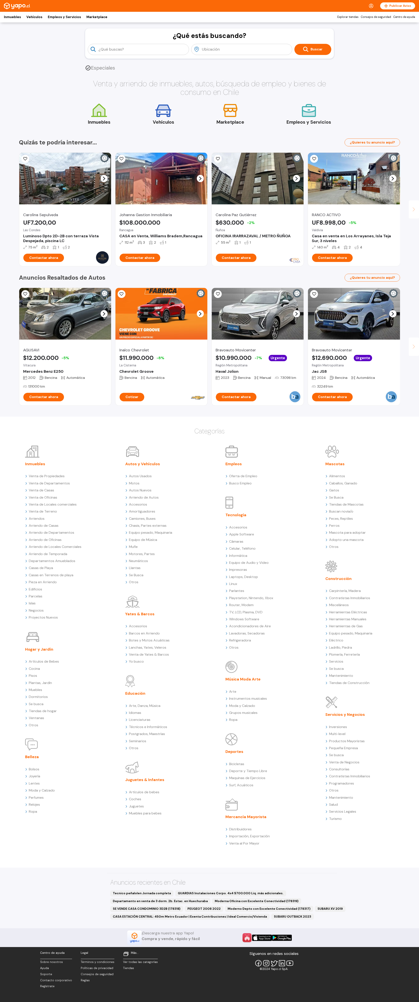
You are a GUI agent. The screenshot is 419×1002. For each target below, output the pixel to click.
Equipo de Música (143, 539)
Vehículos (34, 17)
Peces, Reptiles (341, 518)
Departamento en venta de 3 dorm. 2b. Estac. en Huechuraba (160, 901)
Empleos (233, 464)
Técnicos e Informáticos (148, 727)
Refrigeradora (240, 640)
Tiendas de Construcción (349, 683)
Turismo (335, 818)
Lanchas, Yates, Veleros (147, 647)
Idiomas (135, 712)
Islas (32, 603)
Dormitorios (38, 696)
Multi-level (337, 734)
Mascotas (335, 464)
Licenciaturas (139, 719)
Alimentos (337, 476)
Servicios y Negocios (345, 714)
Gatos (334, 490)
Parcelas (35, 596)
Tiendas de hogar (43, 711)
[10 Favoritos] (121, 294)
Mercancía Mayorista (245, 816)
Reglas (85, 980)
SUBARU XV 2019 (330, 909)
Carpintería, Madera (345, 590)
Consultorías (339, 769)
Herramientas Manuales (347, 619)
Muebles (35, 689)
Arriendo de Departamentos (51, 532)
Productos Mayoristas (347, 741)
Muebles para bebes (145, 813)
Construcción (338, 578)
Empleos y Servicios (64, 17)
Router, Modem (241, 605)
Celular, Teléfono (242, 548)
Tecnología (235, 515)
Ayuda (44, 968)
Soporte (46, 974)
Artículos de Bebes (44, 661)
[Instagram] (266, 963)
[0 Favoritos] (121, 159)
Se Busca (136, 575)
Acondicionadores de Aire (250, 626)
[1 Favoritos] (25, 159)
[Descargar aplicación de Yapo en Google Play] (282, 938)
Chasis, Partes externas (148, 525)
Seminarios (137, 741)
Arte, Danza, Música (144, 705)
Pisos (33, 675)
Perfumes (36, 797)
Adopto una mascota (346, 539)
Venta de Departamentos (49, 483)
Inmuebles (12, 17)
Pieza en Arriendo (43, 582)
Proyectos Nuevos (43, 617)
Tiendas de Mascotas (346, 504)
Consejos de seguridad (376, 17)
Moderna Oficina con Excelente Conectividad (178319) (257, 901)
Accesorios (138, 504)
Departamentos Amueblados (52, 561)
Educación (135, 693)
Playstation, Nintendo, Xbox (251, 598)
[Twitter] (274, 963)
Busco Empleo (240, 483)
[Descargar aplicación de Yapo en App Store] (262, 938)
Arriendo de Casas (43, 525)
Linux (233, 583)
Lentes (34, 783)
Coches (135, 799)
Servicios (336, 661)
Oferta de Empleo (243, 476)
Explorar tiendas (348, 17)
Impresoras (238, 569)
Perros (334, 525)
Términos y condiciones (97, 962)
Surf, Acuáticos (241, 785)
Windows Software (244, 619)
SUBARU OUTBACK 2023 (292, 916)
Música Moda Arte (243, 679)
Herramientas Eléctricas (348, 612)
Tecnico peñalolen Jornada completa (142, 893)
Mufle (133, 546)
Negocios (36, 610)
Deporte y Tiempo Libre (248, 771)
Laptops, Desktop (243, 577)
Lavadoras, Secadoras (247, 633)
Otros (33, 725)
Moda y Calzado (42, 790)
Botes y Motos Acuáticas (149, 640)
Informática (238, 555)
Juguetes (136, 806)
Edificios (35, 589)
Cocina (34, 668)
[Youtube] (290, 963)
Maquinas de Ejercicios (247, 778)
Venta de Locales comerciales (53, 504)
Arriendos (37, 518)
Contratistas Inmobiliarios (349, 598)
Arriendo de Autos (144, 497)
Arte (232, 691)
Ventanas (36, 718)
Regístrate (47, 986)
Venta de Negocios (344, 762)
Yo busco (136, 661)
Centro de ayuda (404, 17)
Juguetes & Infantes (144, 779)
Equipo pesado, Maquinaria (150, 532)
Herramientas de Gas (346, 626)
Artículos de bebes (144, 792)
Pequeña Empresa (343, 748)
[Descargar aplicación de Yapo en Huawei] (247, 938)
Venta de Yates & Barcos (149, 654)
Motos (134, 483)
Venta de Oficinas (43, 497)
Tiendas (128, 968)
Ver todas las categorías (140, 962)
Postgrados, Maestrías (147, 734)
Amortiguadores (142, 511)
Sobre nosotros (51, 962)
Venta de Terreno (43, 511)
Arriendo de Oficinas (45, 539)
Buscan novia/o (341, 511)
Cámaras (236, 541)
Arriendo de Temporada (48, 554)
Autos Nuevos (140, 490)
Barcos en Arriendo (144, 633)
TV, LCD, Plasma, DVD (246, 612)
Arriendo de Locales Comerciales (55, 546)
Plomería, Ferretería (344, 654)
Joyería (34, 776)
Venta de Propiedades (47, 476)
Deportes (234, 751)
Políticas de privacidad (97, 968)
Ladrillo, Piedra (340, 647)
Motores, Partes (142, 554)
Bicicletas (236, 764)
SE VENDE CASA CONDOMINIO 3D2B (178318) (146, 909)
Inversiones (338, 727)
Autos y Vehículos (142, 464)
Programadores (341, 783)
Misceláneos (339, 605)
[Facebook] (258, 963)
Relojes (34, 804)
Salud (333, 804)
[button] (103, 178)
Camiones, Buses (142, 518)
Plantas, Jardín (40, 683)
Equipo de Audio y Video (249, 562)
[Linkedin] (282, 963)
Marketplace (96, 17)
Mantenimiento (341, 675)
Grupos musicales (243, 712)
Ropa (33, 811)
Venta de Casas (41, 490)
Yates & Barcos (140, 614)
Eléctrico (336, 640)
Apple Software (241, 534)
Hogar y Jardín (39, 649)
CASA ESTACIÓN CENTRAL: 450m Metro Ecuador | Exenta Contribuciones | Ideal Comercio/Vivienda (190, 916)
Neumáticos (138, 561)
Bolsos (34, 769)
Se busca (36, 704)
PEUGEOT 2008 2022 (204, 909)
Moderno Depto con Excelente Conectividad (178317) (269, 909)
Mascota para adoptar (347, 532)
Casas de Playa (41, 568)
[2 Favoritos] (25, 294)
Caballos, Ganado (343, 483)
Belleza (32, 756)
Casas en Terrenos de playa (51, 575)
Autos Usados (140, 476)
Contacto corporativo (56, 980)
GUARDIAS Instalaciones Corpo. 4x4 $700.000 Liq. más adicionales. (230, 893)
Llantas (135, 568)
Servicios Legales (342, 811)
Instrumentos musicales (248, 698)
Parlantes (236, 590)
